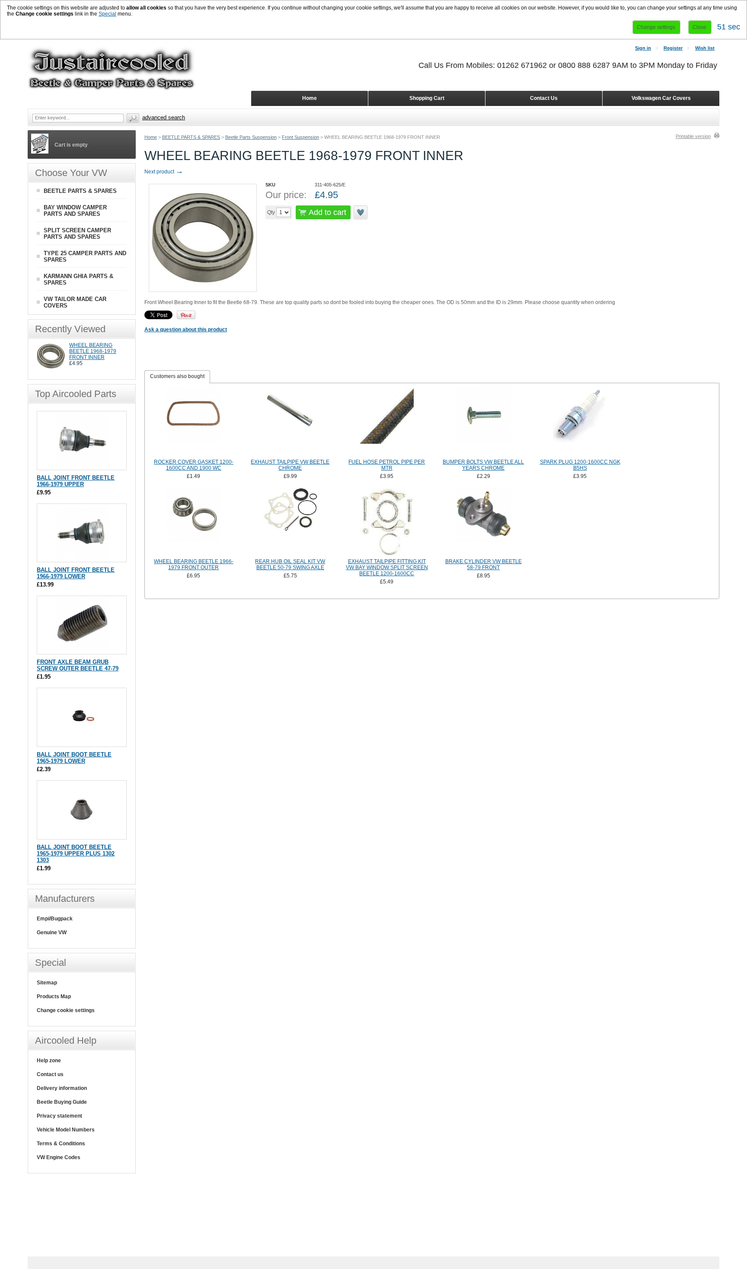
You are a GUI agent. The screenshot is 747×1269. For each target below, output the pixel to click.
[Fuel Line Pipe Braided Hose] (387, 422)
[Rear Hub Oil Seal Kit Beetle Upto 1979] (290, 522)
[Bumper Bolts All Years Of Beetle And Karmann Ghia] (483, 422)
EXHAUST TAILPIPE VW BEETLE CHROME (290, 465)
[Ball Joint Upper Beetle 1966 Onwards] (82, 465)
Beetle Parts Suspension (251, 137)
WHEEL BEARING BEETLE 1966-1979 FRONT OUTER (193, 564)
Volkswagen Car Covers (661, 98)
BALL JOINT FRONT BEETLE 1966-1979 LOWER (76, 573)
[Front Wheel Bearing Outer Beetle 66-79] (193, 522)
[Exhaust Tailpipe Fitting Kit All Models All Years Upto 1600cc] (387, 522)
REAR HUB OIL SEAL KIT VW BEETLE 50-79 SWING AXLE (290, 564)
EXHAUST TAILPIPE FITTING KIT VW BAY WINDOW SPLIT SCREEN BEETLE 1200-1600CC (387, 567)
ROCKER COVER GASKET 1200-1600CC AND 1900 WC (193, 465)
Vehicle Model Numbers (66, 1130)
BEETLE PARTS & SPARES (191, 137)
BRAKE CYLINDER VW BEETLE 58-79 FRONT (483, 564)
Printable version (693, 136)
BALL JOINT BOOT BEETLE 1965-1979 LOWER (74, 757)
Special (107, 14)
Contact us (50, 1074)
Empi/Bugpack (55, 919)
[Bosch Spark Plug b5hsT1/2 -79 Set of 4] (580, 422)
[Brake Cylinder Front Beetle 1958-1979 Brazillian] (483, 522)
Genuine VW (52, 932)
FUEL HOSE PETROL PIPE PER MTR (386, 465)
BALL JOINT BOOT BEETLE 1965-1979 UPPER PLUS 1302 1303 (76, 853)
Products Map (54, 996)
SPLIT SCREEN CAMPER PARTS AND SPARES (77, 233)
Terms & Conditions (61, 1144)
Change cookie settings (66, 1010)
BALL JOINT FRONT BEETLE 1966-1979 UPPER (76, 480)
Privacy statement (59, 1116)
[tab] (177, 376)
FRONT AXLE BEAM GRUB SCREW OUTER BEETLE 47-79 (77, 665)
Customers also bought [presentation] (177, 376)
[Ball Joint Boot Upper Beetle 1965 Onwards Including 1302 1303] (82, 835)
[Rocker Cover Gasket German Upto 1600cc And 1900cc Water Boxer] (193, 422)
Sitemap (47, 983)
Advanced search (163, 117)
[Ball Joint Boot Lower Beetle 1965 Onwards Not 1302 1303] (82, 742)
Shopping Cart (426, 98)
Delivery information (62, 1088)
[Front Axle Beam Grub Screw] (82, 650)
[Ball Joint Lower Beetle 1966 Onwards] (82, 557)
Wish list (705, 48)
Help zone (49, 1061)
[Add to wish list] (361, 212)
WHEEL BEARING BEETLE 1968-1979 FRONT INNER (92, 351)
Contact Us (544, 98)
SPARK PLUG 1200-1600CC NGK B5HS (580, 465)
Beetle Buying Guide (62, 1102)
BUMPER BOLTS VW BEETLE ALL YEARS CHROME (483, 465)
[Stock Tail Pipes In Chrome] (290, 422)
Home (150, 137)
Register (673, 48)
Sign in (643, 48)
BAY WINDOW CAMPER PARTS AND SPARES (75, 210)
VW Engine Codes (58, 1157)
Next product (163, 172)
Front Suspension (300, 137)
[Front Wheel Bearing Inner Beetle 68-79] (51, 368)
